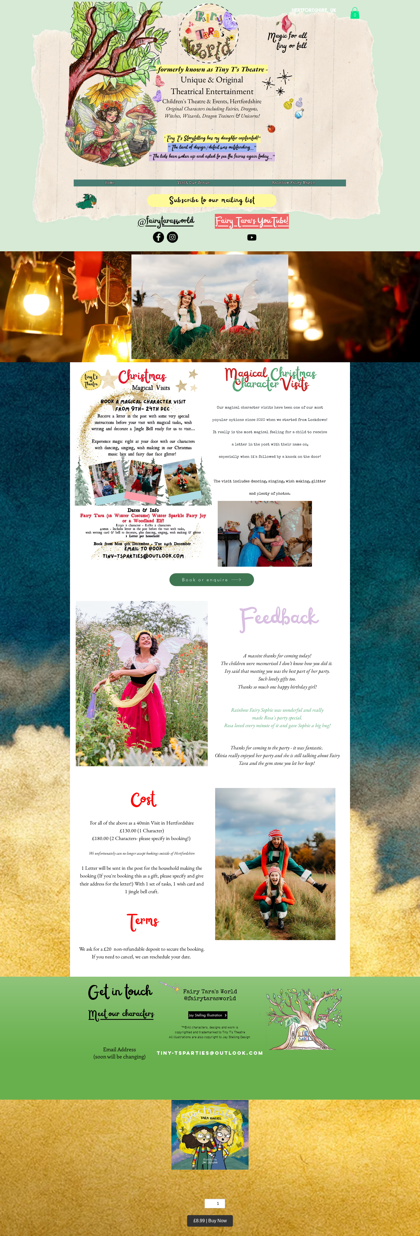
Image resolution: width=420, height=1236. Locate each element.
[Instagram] (172, 237)
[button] (355, 13)
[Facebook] (158, 237)
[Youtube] (252, 237)
